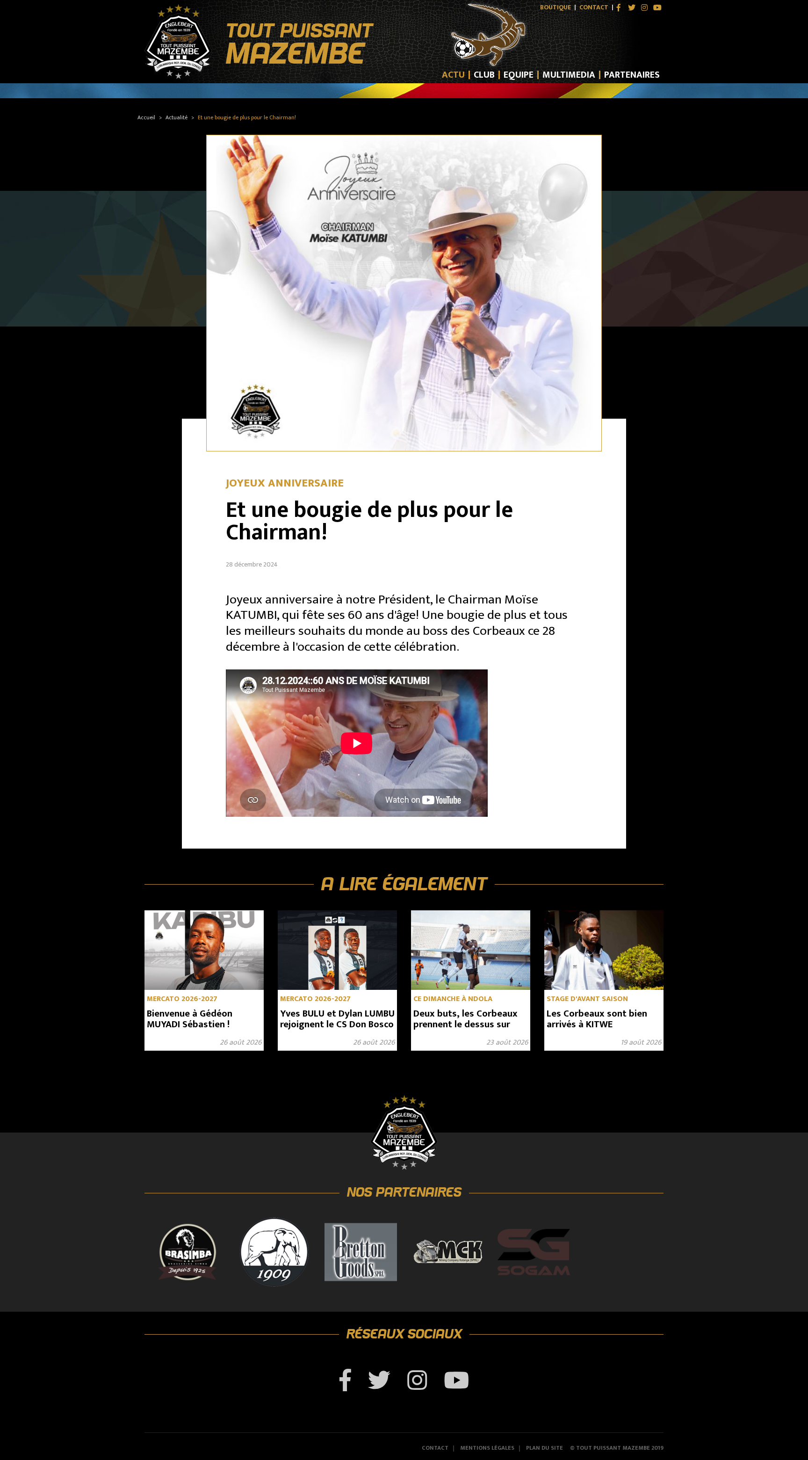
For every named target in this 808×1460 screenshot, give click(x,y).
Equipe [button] (519, 75)
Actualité (177, 117)
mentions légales (487, 1448)
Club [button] (484, 75)
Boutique (555, 7)
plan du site (544, 1448)
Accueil (146, 117)
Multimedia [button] (568, 75)
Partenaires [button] (632, 75)
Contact (593, 7)
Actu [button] (453, 75)
